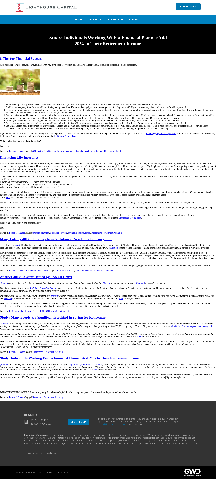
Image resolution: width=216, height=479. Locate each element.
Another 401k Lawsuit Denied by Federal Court (36, 277)
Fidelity (99, 270)
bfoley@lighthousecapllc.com (111, 424)
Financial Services (83, 151)
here (121, 298)
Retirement (98, 151)
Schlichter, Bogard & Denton (43, 288)
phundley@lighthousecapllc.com (161, 133)
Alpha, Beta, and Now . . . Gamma (85, 364)
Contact (135, 19)
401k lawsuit (51, 311)
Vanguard (140, 283)
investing (72, 232)
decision (8, 298)
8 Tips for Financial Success (21, 58)
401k (34, 151)
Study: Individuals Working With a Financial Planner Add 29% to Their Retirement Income (69, 358)
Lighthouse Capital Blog (65, 136)
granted (54, 296)
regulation (113, 247)
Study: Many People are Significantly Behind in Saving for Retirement (53, 317)
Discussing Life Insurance (19, 157)
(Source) (4, 283)
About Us (95, 19)
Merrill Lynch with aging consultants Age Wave (192, 326)
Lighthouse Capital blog (130, 217)
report (17, 245)
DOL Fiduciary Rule (85, 270)
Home (79, 19)
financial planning (65, 151)
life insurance (84, 232)
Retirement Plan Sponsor (37, 270)
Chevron (106, 283)
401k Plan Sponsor (47, 151)
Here (8, 197)
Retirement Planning (113, 151)
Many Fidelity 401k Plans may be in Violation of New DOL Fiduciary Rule (56, 239)
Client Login (79, 421)
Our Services (115, 19)
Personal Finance (17, 151)
